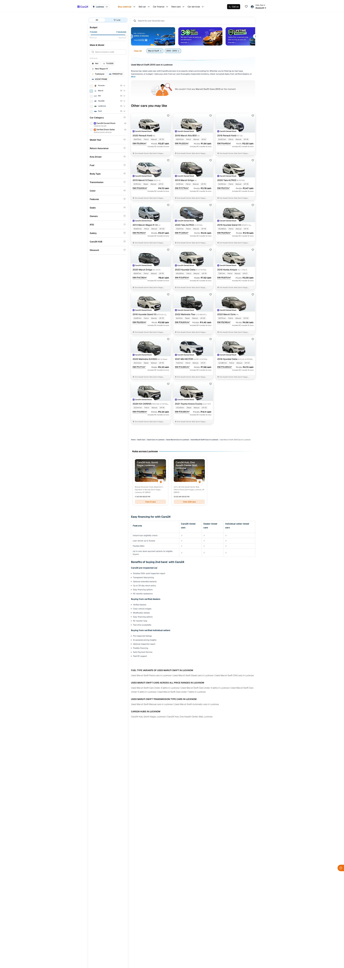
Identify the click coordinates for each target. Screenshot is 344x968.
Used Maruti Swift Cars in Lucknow (204, 440)
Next (255, 36)
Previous (131, 36)
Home (133, 440)
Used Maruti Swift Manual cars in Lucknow (152, 704)
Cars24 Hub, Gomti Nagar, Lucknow (148, 716)
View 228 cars (189, 502)
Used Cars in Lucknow (155, 440)
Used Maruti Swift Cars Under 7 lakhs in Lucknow (182, 691)
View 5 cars (150, 502)
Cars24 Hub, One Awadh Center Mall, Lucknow (190, 716)
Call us (235, 6)
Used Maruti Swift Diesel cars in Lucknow (193, 675)
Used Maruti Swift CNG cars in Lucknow (234, 675)
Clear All (138, 51)
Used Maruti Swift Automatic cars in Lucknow (196, 704)
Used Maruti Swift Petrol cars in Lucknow (151, 675)
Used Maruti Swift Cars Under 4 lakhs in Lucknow (205, 687)
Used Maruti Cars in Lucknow (177, 440)
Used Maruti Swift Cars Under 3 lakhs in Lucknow (155, 687)
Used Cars (141, 440)
